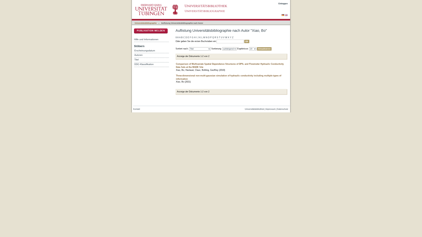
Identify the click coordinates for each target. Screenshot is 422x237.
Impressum (270, 109)
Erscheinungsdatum (144, 50)
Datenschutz (282, 109)
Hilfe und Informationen (146, 39)
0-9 (177, 37)
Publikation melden (151, 30)
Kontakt (136, 109)
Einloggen (283, 3)
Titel (136, 59)
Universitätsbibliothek (254, 109)
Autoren (138, 55)
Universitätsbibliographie (146, 23)
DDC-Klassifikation (144, 64)
